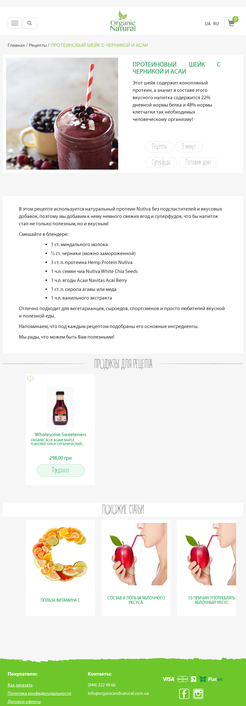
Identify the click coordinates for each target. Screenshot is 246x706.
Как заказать (20, 685)
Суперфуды (161, 163)
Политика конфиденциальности (39, 693)
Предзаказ (60, 470)
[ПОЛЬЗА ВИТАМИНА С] (60, 608)
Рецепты (159, 147)
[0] (231, 25)
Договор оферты (24, 701)
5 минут (189, 147)
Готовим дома (198, 163)
